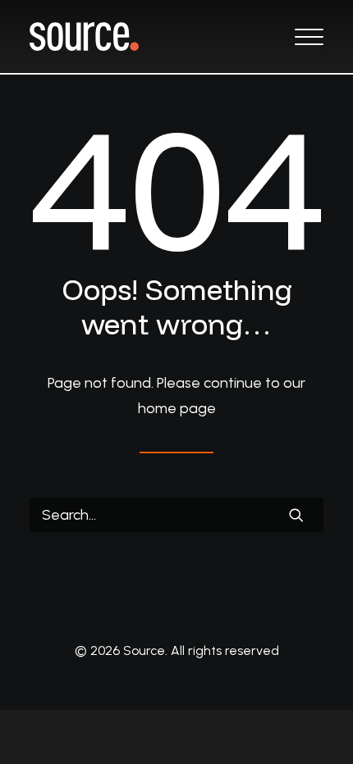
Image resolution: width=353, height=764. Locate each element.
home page (177, 408)
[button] (309, 36)
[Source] (84, 36)
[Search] (176, 515)
